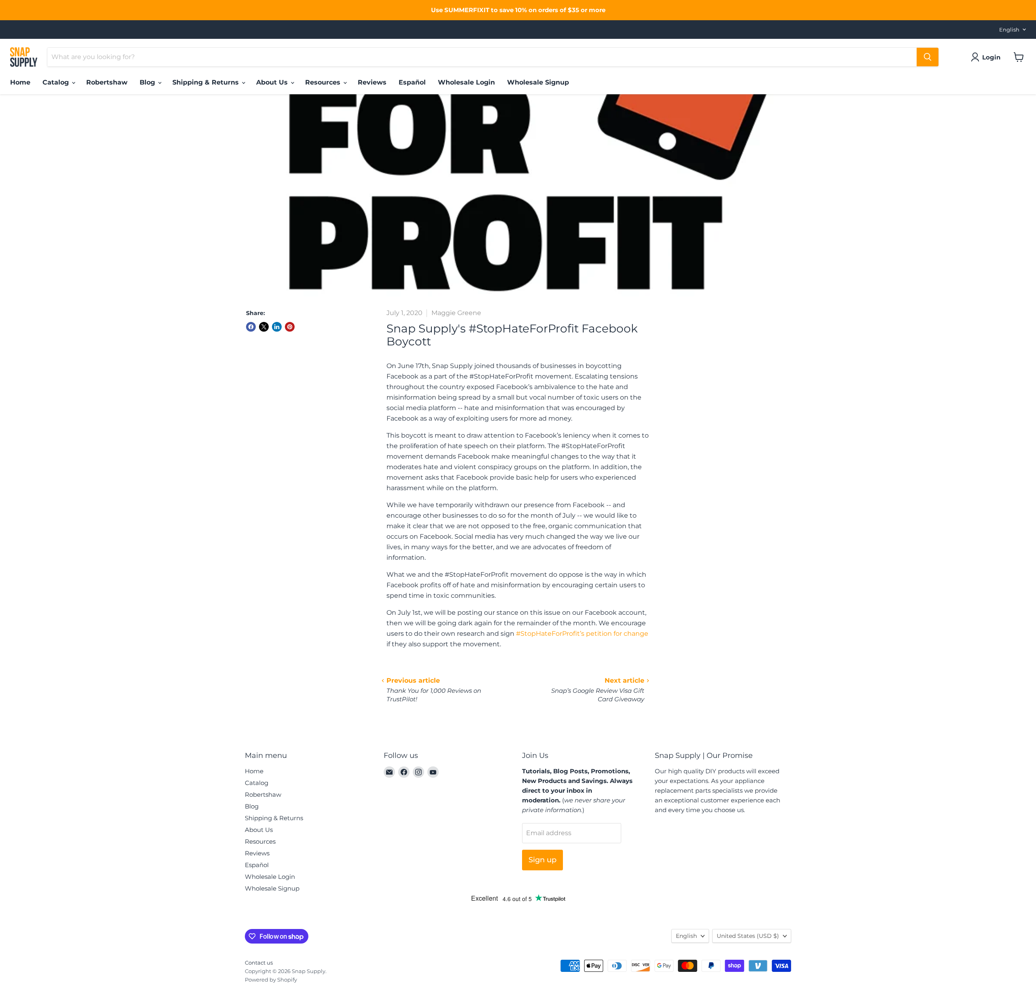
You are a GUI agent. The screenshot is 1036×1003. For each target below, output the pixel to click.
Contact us (259, 962)
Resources (323, 82)
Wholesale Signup (538, 82)
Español (412, 82)
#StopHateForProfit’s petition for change (582, 633)
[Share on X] (264, 327)
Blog (148, 82)
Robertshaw (106, 82)
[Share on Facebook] (251, 327)
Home (20, 82)
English (1009, 29)
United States (748, 936)
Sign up (542, 859)
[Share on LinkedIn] (277, 327)
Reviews (372, 82)
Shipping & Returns (206, 82)
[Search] (927, 57)
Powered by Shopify (271, 979)
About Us (273, 82)
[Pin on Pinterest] (290, 327)
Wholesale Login (466, 82)
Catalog (56, 82)
